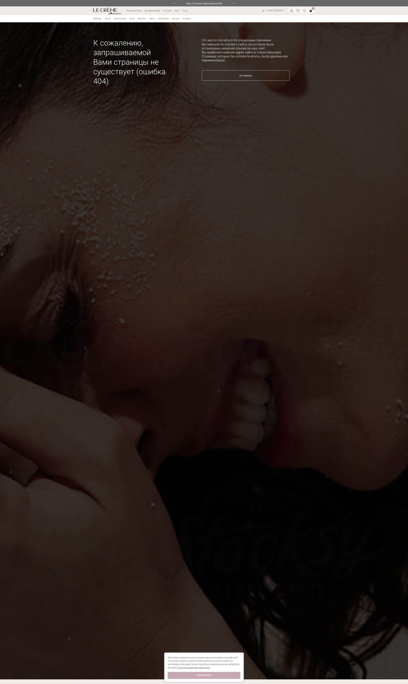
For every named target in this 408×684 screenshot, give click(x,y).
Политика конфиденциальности (193, 667)
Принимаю (204, 675)
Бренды (97, 19)
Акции (175, 19)
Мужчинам (120, 19)
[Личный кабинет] (291, 10)
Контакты (167, 11)
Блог (177, 11)
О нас (184, 11)
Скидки (187, 19)
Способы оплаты (134, 11)
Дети (152, 19)
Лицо (108, 19)
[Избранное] (298, 10)
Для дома (163, 19)
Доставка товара (152, 11)
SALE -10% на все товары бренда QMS (204, 3)
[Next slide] (233, 3)
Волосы (142, 19)
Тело (132, 19)
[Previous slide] (174, 3)
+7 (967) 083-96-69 (274, 10)
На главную (246, 75)
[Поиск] (304, 10)
